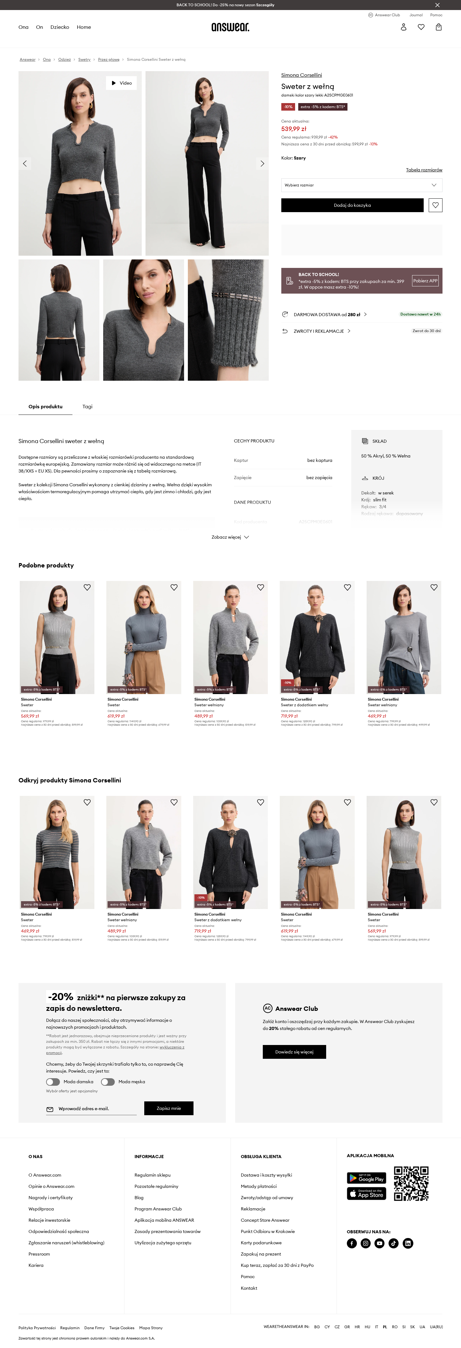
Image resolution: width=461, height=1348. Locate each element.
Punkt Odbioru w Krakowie (268, 1231)
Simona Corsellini (301, 75)
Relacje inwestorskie (49, 1220)
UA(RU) (436, 1327)
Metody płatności (259, 1186)
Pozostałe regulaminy (156, 1186)
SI (403, 1327)
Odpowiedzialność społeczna (59, 1231)
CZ (337, 1327)
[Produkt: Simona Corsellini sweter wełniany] (230, 637)
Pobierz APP (425, 281)
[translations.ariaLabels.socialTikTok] (393, 1243)
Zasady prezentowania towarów (168, 1231)
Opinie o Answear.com (51, 1186)
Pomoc (248, 1276)
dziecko (59, 27)
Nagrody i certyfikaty (51, 1197)
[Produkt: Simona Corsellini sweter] (57, 637)
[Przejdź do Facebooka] (352, 1243)
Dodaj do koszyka (352, 205)
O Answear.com (45, 1175)
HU (367, 1327)
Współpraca (41, 1209)
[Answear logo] (230, 27)
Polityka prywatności (37, 1328)
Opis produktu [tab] (45, 406)
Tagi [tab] (87, 406)
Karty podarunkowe (261, 1243)
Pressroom (39, 1254)
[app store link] (366, 1193)
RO (395, 1327)
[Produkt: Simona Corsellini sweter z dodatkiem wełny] (317, 637)
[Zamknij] (437, 5)
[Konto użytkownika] (403, 27)
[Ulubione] (421, 27)
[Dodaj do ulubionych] (435, 205)
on (39, 27)
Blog (139, 1197)
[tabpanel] (230, 479)
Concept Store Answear (265, 1220)
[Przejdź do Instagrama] (366, 1243)
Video (126, 83)
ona (24, 27)
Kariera (36, 1265)
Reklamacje (253, 1209)
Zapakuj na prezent (261, 1254)
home (84, 27)
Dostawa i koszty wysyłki (266, 1175)
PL (385, 1327)
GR (347, 1327)
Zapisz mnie (169, 1108)
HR (357, 1327)
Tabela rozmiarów (424, 170)
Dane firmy (94, 1328)
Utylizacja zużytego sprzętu (163, 1243)
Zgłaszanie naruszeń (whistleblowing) (66, 1243)
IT (376, 1327)
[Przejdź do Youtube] (379, 1243)
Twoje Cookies (122, 1328)
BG (317, 1327)
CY (327, 1327)
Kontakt (249, 1288)
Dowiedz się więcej (294, 1052)
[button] (362, 185)
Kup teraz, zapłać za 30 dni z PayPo (277, 1265)
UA (422, 1327)
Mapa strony (151, 1328)
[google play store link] (366, 1178)
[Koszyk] (438, 27)
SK (412, 1327)
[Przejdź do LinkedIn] (408, 1243)
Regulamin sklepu (153, 1175)
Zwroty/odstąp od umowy (267, 1197)
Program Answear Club (158, 1209)
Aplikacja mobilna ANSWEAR (164, 1220)
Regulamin (70, 1328)
